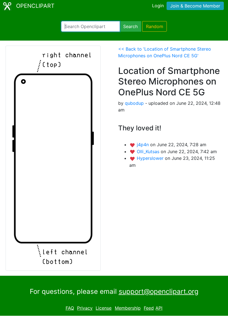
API (158, 308)
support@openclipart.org (159, 291)
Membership (128, 308)
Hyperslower (151, 158)
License (103, 308)
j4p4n (143, 144)
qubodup (134, 103)
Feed (149, 308)
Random (154, 26)
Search (130, 26)
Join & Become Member (195, 6)
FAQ (70, 308)
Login (158, 5)
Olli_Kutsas (149, 151)
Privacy (85, 308)
